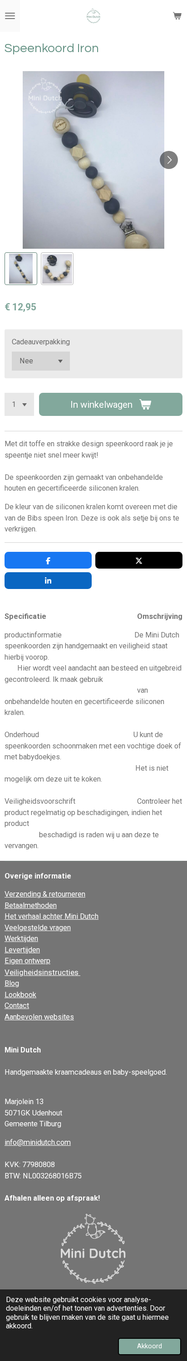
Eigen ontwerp (27, 960)
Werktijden (21, 938)
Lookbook (20, 994)
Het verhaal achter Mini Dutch (51, 916)
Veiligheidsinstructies (42, 972)
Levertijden (22, 950)
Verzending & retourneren (45, 894)
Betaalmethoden (31, 905)
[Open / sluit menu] (10, 16)
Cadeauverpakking (41, 342)
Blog (12, 983)
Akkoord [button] (149, 1346)
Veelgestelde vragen (38, 927)
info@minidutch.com (38, 1142)
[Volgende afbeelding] (169, 160)
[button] (21, 268)
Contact (17, 1005)
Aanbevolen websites (39, 1017)
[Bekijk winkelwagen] (177, 16)
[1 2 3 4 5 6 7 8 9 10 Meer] (19, 404)
